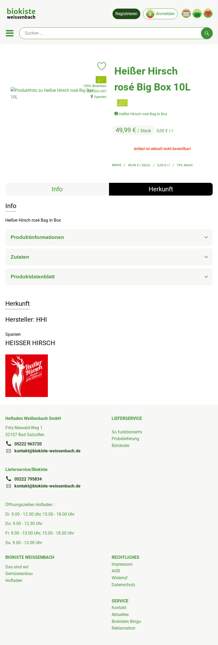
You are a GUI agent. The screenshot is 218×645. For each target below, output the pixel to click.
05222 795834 (28, 479)
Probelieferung (125, 438)
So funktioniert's (127, 432)
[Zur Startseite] (21, 14)
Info (57, 189)
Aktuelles (120, 614)
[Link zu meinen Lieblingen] (208, 13)
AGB (116, 570)
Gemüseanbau (19, 573)
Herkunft (161, 189)
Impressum (122, 564)
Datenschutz (123, 584)
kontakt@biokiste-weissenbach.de (47, 450)
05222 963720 (28, 443)
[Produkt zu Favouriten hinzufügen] (101, 66)
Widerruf (120, 577)
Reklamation (123, 628)
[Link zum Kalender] (186, 13)
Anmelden (165, 13)
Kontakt (119, 607)
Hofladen (13, 580)
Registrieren (126, 13)
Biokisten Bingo (126, 621)
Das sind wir (16, 566)
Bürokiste (120, 445)
